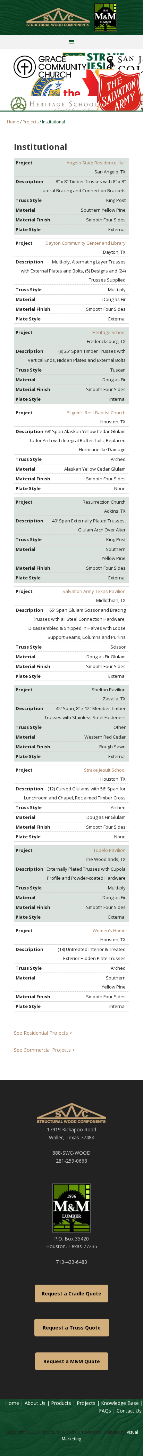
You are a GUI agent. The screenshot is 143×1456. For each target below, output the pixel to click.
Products (61, 1403)
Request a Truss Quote (71, 1327)
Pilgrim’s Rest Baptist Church (96, 412)
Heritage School (109, 332)
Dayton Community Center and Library (85, 243)
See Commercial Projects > (44, 1050)
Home (12, 1403)
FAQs (105, 1410)
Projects (86, 1403)
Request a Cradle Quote (71, 1293)
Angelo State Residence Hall (96, 163)
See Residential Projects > (43, 1033)
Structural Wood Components (71, 17)
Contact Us (130, 1410)
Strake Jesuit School (105, 770)
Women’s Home (109, 930)
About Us (35, 1403)
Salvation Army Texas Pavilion (94, 591)
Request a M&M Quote (71, 1361)
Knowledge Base (120, 1403)
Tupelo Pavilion (109, 850)
